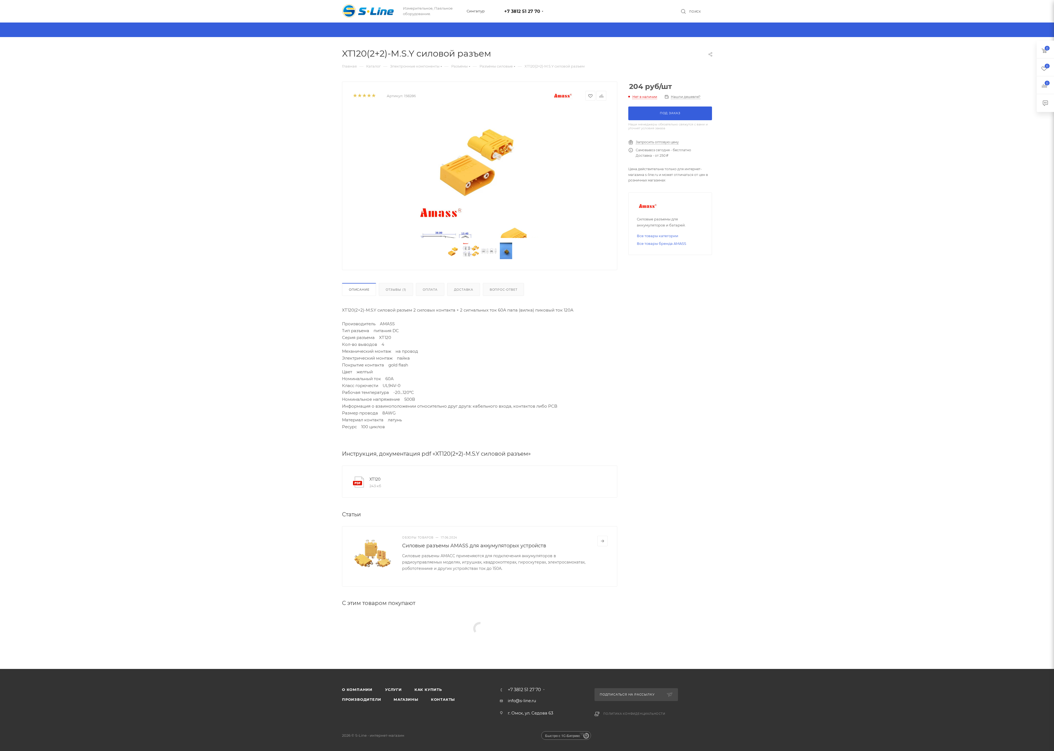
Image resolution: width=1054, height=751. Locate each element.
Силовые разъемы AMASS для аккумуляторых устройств (474, 546)
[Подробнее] (602, 541)
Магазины (406, 699)
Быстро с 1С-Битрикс (562, 735)
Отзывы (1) (396, 290)
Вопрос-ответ (503, 290)
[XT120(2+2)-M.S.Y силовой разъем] (480, 157)
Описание (359, 290)
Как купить (428, 689)
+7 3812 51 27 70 (522, 11)
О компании (357, 689)
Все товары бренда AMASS (661, 243)
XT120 (374, 479)
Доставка (463, 290)
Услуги (393, 689)
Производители (361, 699)
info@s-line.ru (522, 700)
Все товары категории (657, 236)
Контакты (443, 699)
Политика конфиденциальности (634, 714)
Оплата (430, 290)
